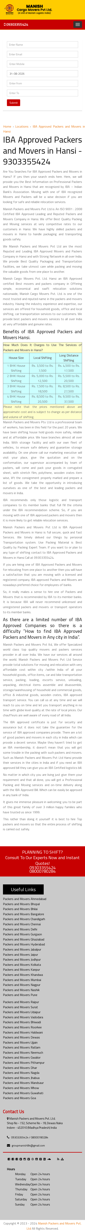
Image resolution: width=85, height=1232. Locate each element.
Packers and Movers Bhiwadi (22, 1022)
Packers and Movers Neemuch (23, 1052)
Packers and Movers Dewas (21, 1037)
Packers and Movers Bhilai (20, 909)
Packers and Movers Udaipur (22, 1012)
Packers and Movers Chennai (22, 924)
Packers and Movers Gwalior (22, 1057)
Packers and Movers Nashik (21, 989)
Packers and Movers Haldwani (23, 1032)
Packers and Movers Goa (19, 1098)
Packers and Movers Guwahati (23, 1093)
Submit (13, 103)
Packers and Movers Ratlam (21, 1047)
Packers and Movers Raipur (21, 1002)
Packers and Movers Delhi (20, 929)
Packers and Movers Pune (20, 994)
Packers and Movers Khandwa (23, 974)
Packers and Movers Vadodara (23, 1017)
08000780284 (42, 871)
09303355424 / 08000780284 (29, 1137)
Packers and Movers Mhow (21, 1087)
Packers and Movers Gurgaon (22, 934)
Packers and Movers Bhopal (21, 904)
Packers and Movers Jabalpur (22, 949)
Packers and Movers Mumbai (22, 979)
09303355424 (17, 24)
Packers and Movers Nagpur (21, 984)
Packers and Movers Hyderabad (24, 944)
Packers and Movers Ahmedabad (24, 898)
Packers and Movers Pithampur (23, 1062)
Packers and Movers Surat (20, 1007)
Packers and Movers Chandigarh (24, 919)
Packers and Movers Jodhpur (22, 959)
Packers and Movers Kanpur (21, 969)
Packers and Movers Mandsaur (23, 1082)
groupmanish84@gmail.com (28, 1145)
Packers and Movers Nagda (21, 1072)
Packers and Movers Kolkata (22, 964)
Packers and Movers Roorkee (22, 1027)
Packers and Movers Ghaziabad (23, 939)
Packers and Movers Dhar (20, 1067)
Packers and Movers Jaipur (20, 954)
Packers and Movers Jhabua (21, 1077)
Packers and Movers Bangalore (23, 914)
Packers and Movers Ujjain (20, 1042)
